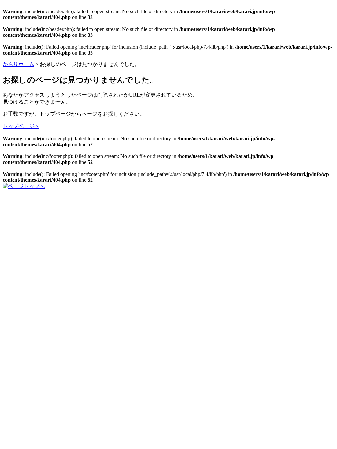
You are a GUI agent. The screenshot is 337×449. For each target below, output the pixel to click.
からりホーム (18, 64)
